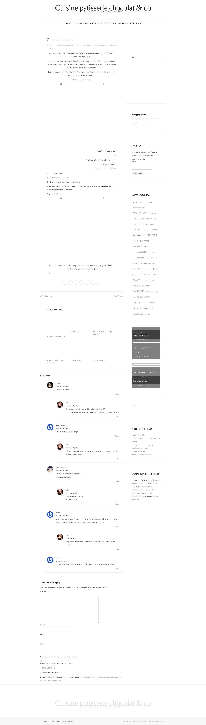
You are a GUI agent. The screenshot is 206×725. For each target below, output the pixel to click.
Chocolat (98, 45)
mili (50, 45)
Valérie (58, 558)
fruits (152, 235)
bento (135, 202)
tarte (152, 303)
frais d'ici (146, 230)
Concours (138, 219)
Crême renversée (138, 451)
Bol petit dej (74, 331)
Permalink (113, 45)
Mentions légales (68, 721)
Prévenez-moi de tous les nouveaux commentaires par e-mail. (58, 657)
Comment (43, 591)
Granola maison (76, 360)
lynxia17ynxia (61, 467)
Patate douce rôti (138, 435)
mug (147, 258)
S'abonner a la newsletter (50, 672)
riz (134, 297)
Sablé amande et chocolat (56, 336)
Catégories (109, 23)
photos (148, 269)
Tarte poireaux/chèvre (140, 381)
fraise (155, 230)
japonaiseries (140, 246)
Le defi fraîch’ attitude (141, 335)
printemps (147, 286)
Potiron (136, 286)
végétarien (138, 314)
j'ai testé (144, 241)
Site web (42, 644)
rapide (138, 291)
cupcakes (144, 224)
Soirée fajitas (147, 487)
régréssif (143, 297)
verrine (137, 309)
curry (152, 224)
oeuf (154, 258)
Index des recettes (89, 23)
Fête (135, 241)
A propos (70, 23)
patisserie (147, 263)
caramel (151, 202)
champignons (139, 208)
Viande (148, 308)
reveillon (152, 291)
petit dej (103, 45)
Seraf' (58, 383)
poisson (137, 280)
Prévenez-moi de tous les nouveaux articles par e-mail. (56, 663)
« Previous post (46, 296)
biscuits (143, 202)
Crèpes (135, 224)
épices (147, 314)
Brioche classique (99, 360)
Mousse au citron (148, 490)
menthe (140, 258)
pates (136, 263)
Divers (137, 229)
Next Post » (118, 296)
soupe (145, 303)
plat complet (150, 274)
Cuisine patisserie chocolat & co (103, 7)
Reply (117, 394)
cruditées (151, 219)
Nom (42, 625)
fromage (139, 235)
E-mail (43, 634)
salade (136, 303)
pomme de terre (150, 280)
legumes (140, 252)
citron (152, 213)
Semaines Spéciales (129, 23)
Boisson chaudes (86, 45)
